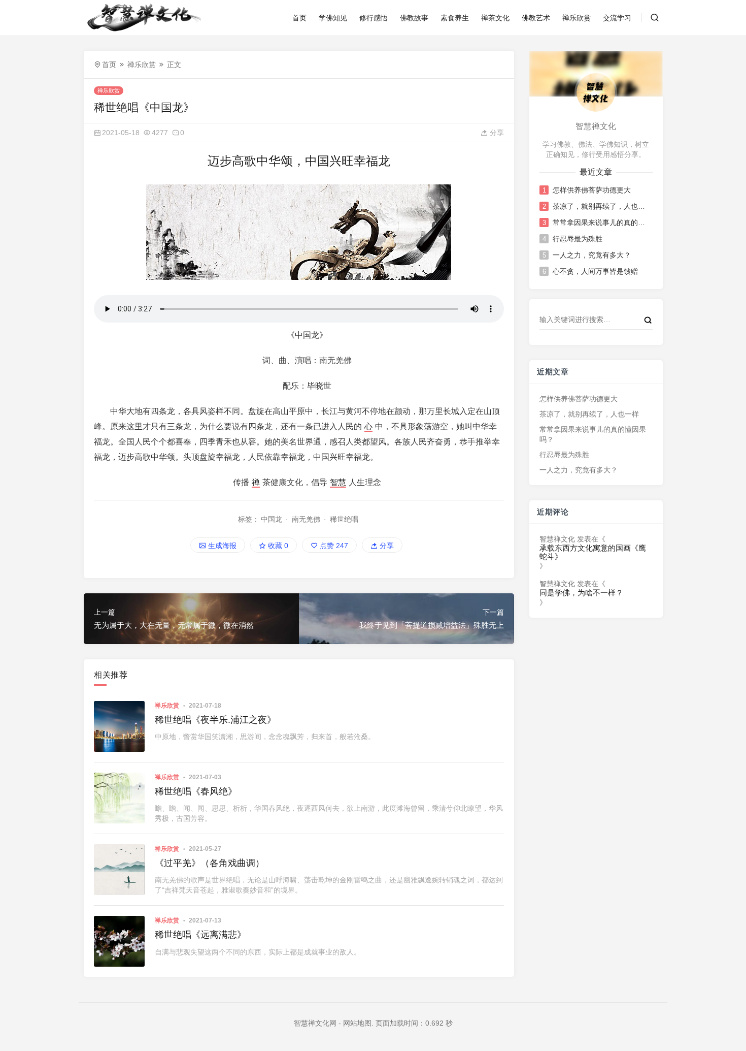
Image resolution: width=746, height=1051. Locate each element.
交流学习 (617, 18)
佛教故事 (414, 18)
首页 (299, 18)
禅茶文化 (495, 18)
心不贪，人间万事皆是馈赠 (595, 271)
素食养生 (454, 18)
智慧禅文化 (557, 539)
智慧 (338, 482)
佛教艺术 (536, 18)
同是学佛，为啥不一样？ (581, 593)
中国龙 (271, 519)
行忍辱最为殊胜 (577, 239)
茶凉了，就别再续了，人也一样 (602, 206)
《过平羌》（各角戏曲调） (209, 863)
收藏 (277, 546)
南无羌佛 (306, 519)
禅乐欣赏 (576, 18)
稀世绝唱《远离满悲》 (200, 935)
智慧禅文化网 (315, 1023)
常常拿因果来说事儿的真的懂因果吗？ (602, 222)
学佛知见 (333, 18)
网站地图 (357, 1023)
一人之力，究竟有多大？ (592, 255)
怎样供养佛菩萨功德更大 (592, 190)
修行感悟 (373, 18)
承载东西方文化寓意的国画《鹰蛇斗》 (592, 552)
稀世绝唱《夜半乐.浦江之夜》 (215, 720)
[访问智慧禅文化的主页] (595, 92)
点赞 (333, 546)
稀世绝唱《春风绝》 (196, 791)
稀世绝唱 (344, 519)
